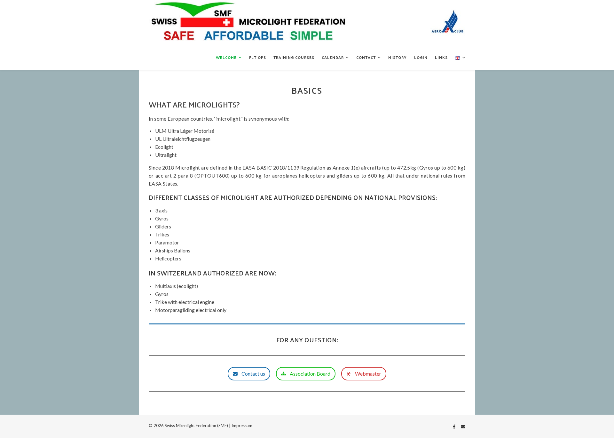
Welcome (226, 57)
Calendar (333, 57)
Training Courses (293, 57)
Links (441, 57)
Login (421, 57)
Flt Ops (257, 57)
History (397, 57)
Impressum (242, 425)
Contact (366, 57)
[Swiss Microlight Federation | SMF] (307, 22)
